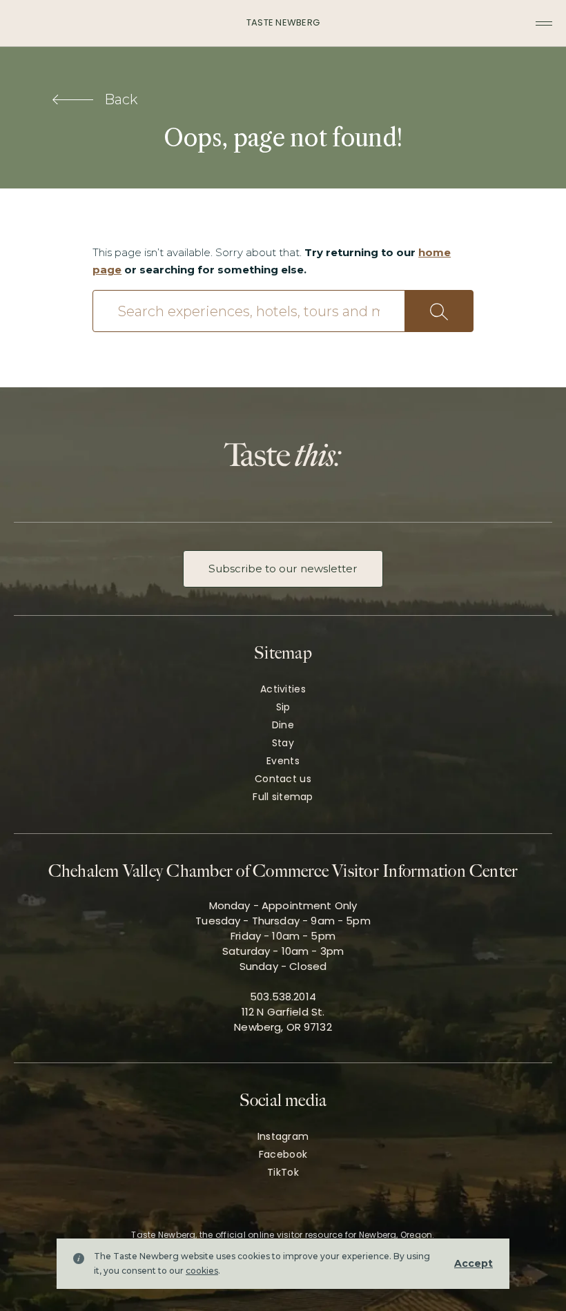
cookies (202, 1270)
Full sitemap (283, 797)
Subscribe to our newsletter (283, 568)
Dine (283, 725)
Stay (283, 743)
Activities (283, 689)
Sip (283, 707)
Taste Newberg (283, 22)
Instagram (283, 1136)
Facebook (283, 1154)
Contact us (283, 779)
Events (283, 761)
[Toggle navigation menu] (544, 23)
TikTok (283, 1172)
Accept (473, 1263)
